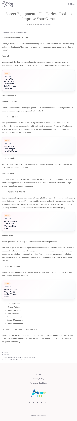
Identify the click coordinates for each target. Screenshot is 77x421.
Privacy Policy (38, 379)
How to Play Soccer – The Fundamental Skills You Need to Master (10, 83)
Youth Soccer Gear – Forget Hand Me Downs (10, 148)
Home (38, 375)
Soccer (6, 352)
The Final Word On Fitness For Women (16, 360)
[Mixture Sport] (7, 4)
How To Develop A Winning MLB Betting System (19, 357)
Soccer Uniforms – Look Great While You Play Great (10, 224)
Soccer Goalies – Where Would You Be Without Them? (10, 293)
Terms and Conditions (38, 383)
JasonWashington (45, 24)
